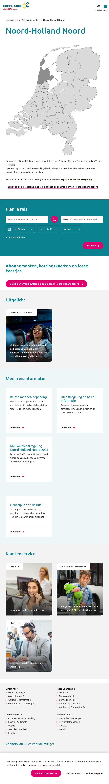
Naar (65, 219)
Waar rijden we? (16, 696)
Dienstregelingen (17, 692)
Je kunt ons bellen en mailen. (25, 610)
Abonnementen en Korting (21, 718)
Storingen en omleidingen (21, 703)
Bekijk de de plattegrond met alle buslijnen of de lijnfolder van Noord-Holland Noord (53, 186)
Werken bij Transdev (69, 703)
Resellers (12, 733)
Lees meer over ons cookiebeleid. (44, 765)
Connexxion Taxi (67, 700)
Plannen (91, 245)
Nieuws (63, 729)
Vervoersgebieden (30, 20)
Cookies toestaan (44, 773)
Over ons (63, 692)
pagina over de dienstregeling (76, 179)
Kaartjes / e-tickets (17, 722)
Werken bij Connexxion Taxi (73, 707)
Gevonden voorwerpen (70, 718)
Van (10, 219)
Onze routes (12, 20)
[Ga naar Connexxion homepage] (19, 6)
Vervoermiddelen (16, 237)
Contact (63, 725)
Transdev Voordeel (17, 729)
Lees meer (15, 427)
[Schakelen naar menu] (105, 5)
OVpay (11, 725)
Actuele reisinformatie (19, 700)
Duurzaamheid (66, 696)
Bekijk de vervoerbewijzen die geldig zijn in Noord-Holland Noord (44, 283)
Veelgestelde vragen (69, 722)
